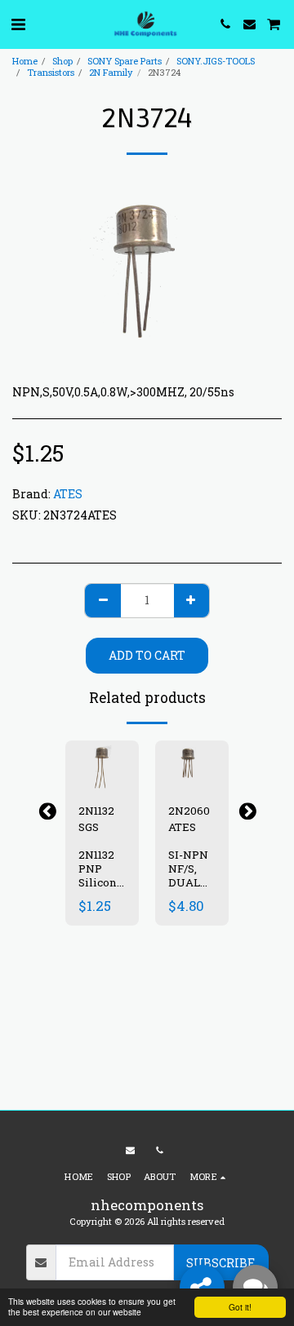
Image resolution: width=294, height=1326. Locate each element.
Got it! (240, 1307)
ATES (67, 494)
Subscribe (220, 1263)
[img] (102, 764)
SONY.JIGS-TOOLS (215, 61)
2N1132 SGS (96, 818)
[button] (18, 23)
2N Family (111, 72)
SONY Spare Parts (124, 61)
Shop (62, 61)
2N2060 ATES (189, 818)
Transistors (50, 72)
